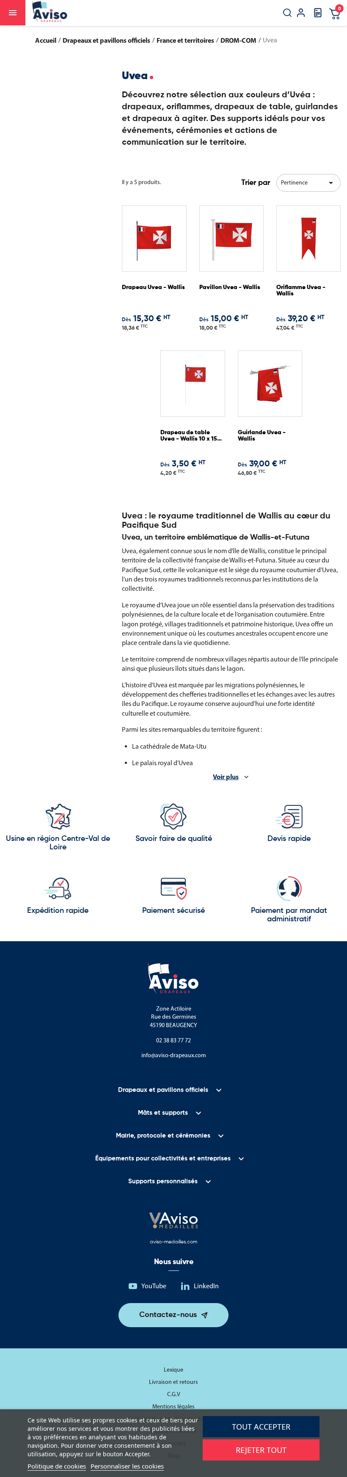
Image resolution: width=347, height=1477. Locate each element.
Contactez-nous (168, 1315)
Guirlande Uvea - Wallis (262, 436)
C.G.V (173, 1394)
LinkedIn (206, 1286)
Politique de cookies (57, 1466)
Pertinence (308, 183)
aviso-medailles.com (173, 1242)
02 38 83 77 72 (173, 1040)
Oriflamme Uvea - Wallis (300, 290)
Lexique (173, 1369)
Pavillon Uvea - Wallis (229, 287)
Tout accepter (261, 1427)
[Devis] (318, 15)
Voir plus (226, 776)
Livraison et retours (173, 1382)
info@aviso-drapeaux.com (173, 1055)
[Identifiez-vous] (301, 14)
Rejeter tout (261, 1450)
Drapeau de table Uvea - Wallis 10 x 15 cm (188, 436)
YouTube (153, 1286)
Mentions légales (173, 1406)
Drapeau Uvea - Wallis (153, 287)
